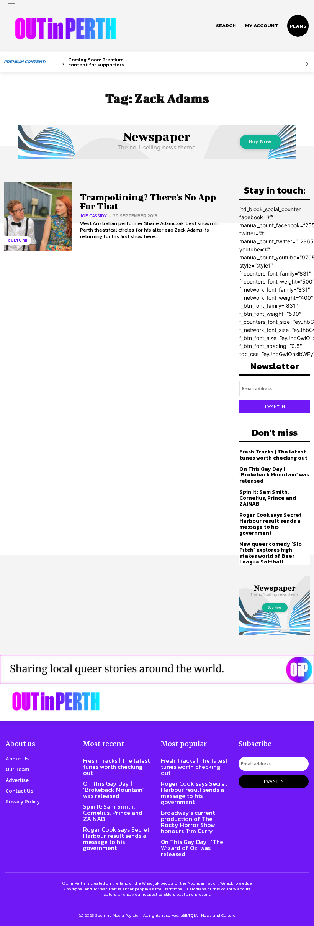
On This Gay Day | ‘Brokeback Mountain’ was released (274, 475)
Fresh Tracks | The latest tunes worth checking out (273, 454)
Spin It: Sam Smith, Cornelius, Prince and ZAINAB (267, 498)
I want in (275, 406)
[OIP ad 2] (157, 669)
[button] (226, 26)
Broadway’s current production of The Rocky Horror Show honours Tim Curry (188, 822)
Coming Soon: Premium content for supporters (96, 62)
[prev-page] (63, 64)
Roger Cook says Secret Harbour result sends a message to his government (270, 524)
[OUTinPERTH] (65, 29)
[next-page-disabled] (307, 64)
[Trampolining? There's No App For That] (38, 216)
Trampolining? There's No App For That (148, 201)
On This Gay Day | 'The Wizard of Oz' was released (192, 848)
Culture (18, 240)
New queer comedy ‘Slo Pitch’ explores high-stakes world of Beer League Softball (270, 553)
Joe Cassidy (93, 215)
